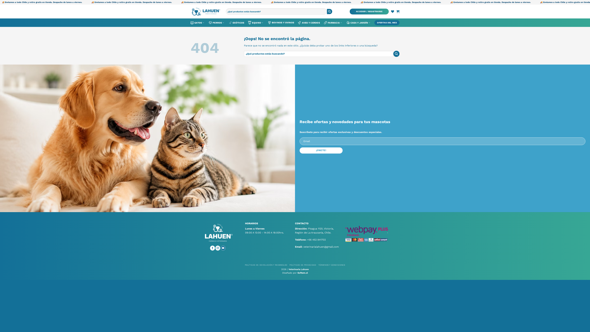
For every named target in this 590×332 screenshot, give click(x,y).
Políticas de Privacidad (302, 265)
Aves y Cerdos (311, 23)
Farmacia (334, 23)
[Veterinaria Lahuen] (206, 11)
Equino (256, 23)
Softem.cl (302, 273)
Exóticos (238, 23)
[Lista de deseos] (392, 11)
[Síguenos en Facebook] (212, 248)
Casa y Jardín (359, 23)
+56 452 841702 (316, 239)
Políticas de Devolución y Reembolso (266, 265)
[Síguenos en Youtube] (223, 248)
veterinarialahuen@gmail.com (321, 246)
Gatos (198, 23)
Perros (217, 23)
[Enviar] (329, 11)
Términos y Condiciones (331, 265)
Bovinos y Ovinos (283, 22)
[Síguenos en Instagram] (217, 248)
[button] (369, 12)
